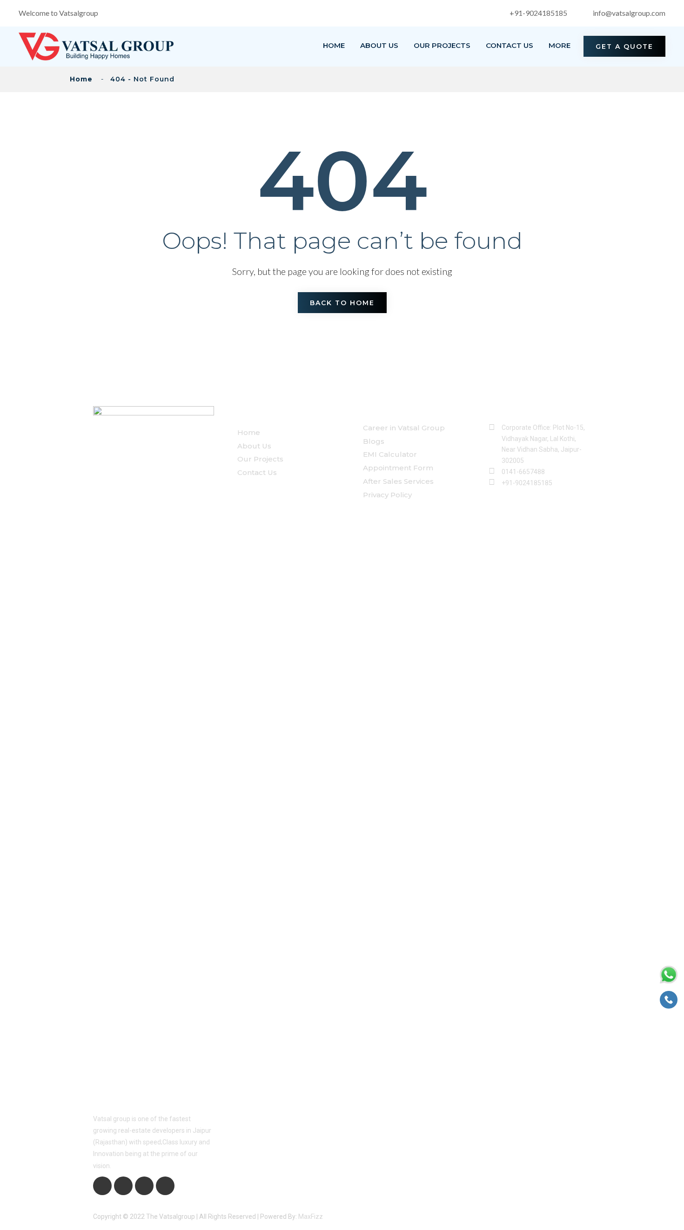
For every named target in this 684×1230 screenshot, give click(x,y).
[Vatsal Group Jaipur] (96, 45)
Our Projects (442, 45)
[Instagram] (165, 1186)
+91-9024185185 (538, 12)
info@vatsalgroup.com (629, 12)
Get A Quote (624, 46)
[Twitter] (123, 1186)
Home (334, 45)
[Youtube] (144, 1186)
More (559, 45)
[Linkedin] (102, 1186)
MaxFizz (310, 1216)
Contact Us (509, 45)
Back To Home (342, 303)
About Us (379, 45)
